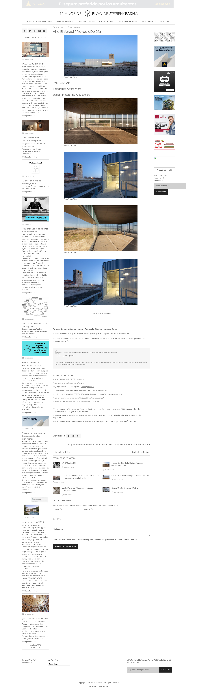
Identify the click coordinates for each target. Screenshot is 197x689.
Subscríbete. (103, 686)
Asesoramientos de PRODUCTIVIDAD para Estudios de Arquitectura (33, 365)
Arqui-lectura (106, 21)
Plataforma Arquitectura (76, 94)
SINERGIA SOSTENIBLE (93, 421)
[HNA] (164, 124)
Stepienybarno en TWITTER (63, 375)
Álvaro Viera (74, 88)
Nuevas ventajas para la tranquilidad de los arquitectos (33, 436)
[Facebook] (68, 436)
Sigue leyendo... (30, 116)
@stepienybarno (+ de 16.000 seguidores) (68, 379)
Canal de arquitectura (39, 21)
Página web (58, 529)
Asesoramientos (64, 21)
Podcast (165, 21)
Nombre (57, 509)
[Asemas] (98, 4)
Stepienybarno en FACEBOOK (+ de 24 (73, 387)
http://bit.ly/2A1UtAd (91, 402)
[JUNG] (164, 81)
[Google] (78, 436)
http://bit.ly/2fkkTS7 (68, 356)
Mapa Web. (93, 686)
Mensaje (88, 509)
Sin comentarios (75, 27)
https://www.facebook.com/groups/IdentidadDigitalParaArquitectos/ (78, 398)
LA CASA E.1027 (69, 463)
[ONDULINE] (164, 144)
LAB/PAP (64, 83)
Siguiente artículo (140, 452)
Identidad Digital (86, 21)
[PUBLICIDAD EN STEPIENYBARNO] (164, 37)
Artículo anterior (62, 452)
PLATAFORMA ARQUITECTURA (137, 444)
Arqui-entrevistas (127, 21)
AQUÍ (109, 313)
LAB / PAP (118, 444)
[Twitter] (73, 436)
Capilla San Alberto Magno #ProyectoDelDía (130, 475)
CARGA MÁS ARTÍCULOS (35, 646)
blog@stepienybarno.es (80, 364)
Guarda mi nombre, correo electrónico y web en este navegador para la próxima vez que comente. (97, 540)
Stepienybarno (76, 329)
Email (57, 519)
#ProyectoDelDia (93, 444)
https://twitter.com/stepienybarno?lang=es (68, 383)
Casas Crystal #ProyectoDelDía (124, 488)
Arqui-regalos (148, 21)
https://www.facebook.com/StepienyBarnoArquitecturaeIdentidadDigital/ (80, 390)
